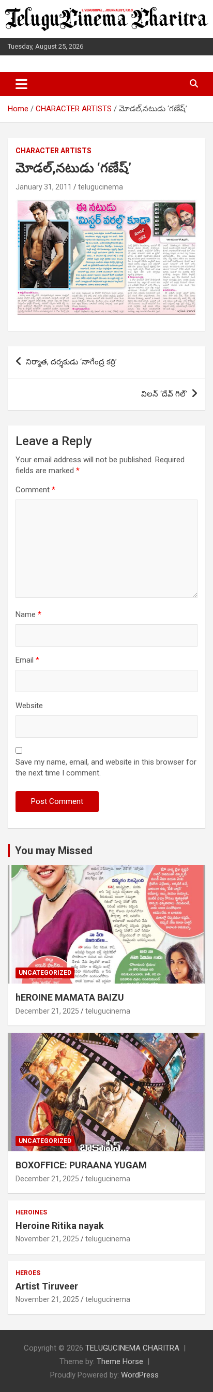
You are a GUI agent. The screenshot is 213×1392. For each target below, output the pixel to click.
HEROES (28, 1273)
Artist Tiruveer (47, 1286)
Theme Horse (120, 1361)
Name (28, 614)
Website (29, 705)
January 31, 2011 (44, 187)
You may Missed (54, 850)
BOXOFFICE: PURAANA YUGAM (81, 1165)
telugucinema (100, 187)
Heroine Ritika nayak (60, 1225)
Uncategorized (45, 972)
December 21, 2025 (47, 1011)
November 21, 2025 (47, 1239)
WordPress (140, 1375)
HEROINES (31, 1212)
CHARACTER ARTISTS (54, 150)
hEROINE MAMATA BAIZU (70, 997)
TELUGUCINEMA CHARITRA (132, 1348)
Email (27, 660)
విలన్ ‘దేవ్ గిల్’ (164, 394)
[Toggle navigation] (21, 84)
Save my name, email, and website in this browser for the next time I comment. (106, 767)
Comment (35, 489)
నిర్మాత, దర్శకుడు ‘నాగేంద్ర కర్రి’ (71, 362)
